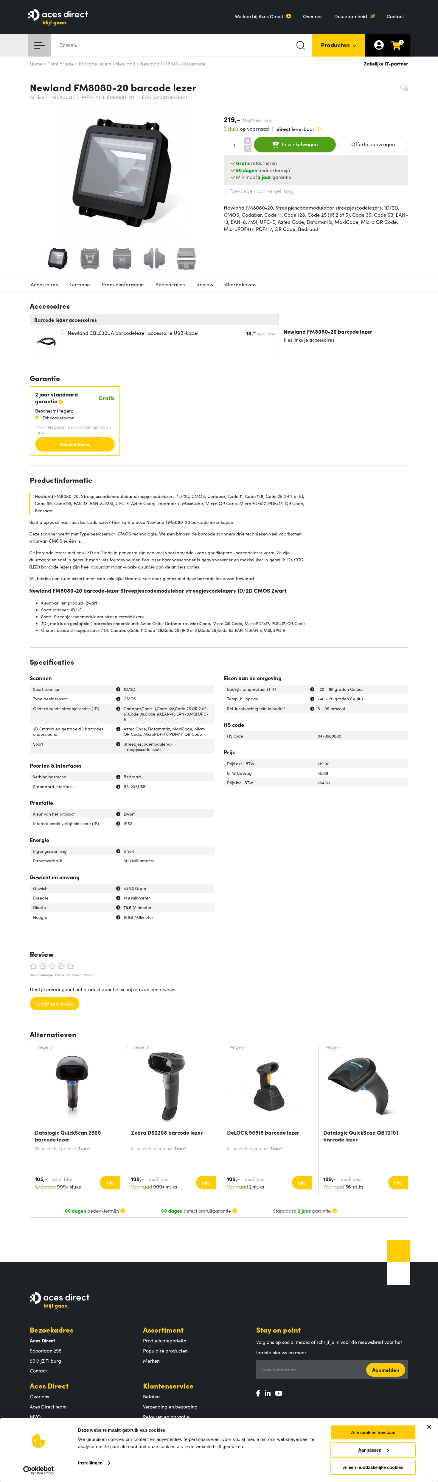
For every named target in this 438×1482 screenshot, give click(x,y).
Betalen (151, 1396)
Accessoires (44, 284)
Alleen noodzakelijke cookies (373, 1467)
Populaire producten (165, 1350)
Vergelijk (45, 1047)
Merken (151, 1360)
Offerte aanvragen (373, 144)
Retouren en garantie (166, 1416)
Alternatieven (240, 284)
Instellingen (90, 1462)
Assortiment (163, 1329)
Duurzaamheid (350, 16)
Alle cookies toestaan (373, 1432)
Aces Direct (49, 1385)
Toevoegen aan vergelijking (261, 190)
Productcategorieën (164, 1340)
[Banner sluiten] (429, 1427)
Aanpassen (369, 1450)
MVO (35, 1416)
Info (109, 1182)
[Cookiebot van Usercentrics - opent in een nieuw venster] (39, 1470)
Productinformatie (123, 284)
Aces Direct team (48, 1406)
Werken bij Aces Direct (259, 16)
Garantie (79, 284)
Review (204, 284)
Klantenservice (168, 1385)
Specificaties (170, 284)
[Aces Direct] (58, 17)
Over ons (312, 16)
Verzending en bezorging (170, 1406)
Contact (395, 16)
